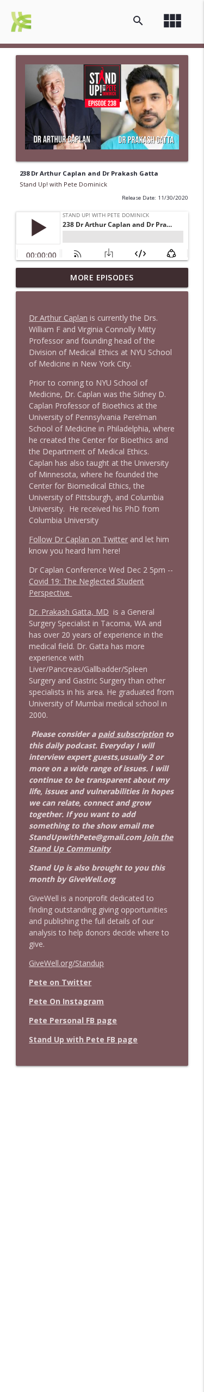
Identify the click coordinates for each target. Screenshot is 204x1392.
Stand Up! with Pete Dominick (63, 184)
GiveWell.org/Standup (66, 963)
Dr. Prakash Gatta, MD (69, 612)
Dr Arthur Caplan (58, 318)
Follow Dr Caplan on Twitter (78, 539)
